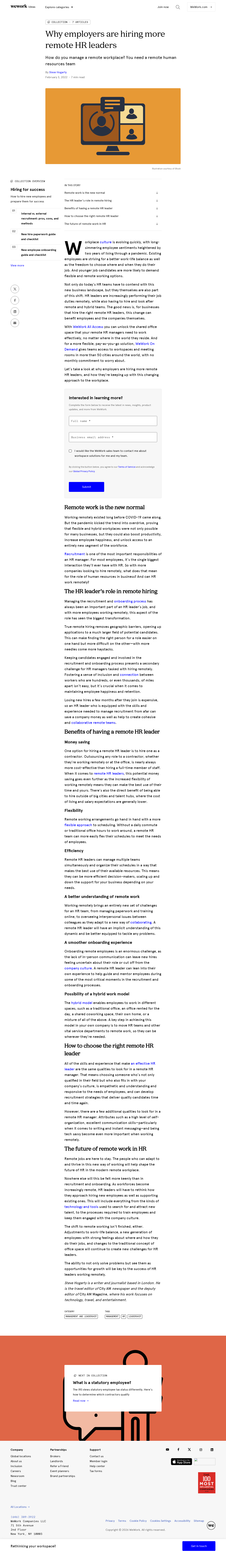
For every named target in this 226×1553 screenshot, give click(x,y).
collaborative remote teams (93, 722)
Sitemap (199, 1520)
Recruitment (74, 554)
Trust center (18, 1486)
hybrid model (81, 1003)
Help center (97, 1466)
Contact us (96, 1456)
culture (106, 242)
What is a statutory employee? (102, 1382)
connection (129, 675)
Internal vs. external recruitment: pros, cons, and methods (40, 218)
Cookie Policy (138, 1520)
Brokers (55, 1456)
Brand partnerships (62, 1476)
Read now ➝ (80, 1400)
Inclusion (16, 1466)
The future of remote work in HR (85, 223)
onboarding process (130, 601)
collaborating (140, 922)
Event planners (59, 1471)
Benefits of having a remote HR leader (88, 208)
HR (123, 1316)
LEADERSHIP (135, 1316)
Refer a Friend (59, 1466)
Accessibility (182, 1520)
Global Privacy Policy (84, 471)
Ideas (31, 6)
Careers (16, 1471)
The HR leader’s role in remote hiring (88, 200)
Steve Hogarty (58, 72)
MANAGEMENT (112, 1316)
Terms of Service (126, 466)
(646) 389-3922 (23, 1517)
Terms (122, 1520)
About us (16, 1461)
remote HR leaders (109, 773)
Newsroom (17, 1476)
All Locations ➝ (20, 1507)
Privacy (110, 1520)
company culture (78, 968)
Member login (98, 1461)
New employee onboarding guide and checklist (38, 252)
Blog (13, 1481)
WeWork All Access (88, 327)
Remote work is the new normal (84, 192)
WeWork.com (199, 7)
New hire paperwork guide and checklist (38, 237)
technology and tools (81, 1207)
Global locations (21, 1456)
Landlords (56, 1461)
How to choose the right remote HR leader (91, 216)
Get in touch (199, 1546)
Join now (163, 7)
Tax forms (96, 1471)
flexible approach (78, 825)
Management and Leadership (81, 1316)
